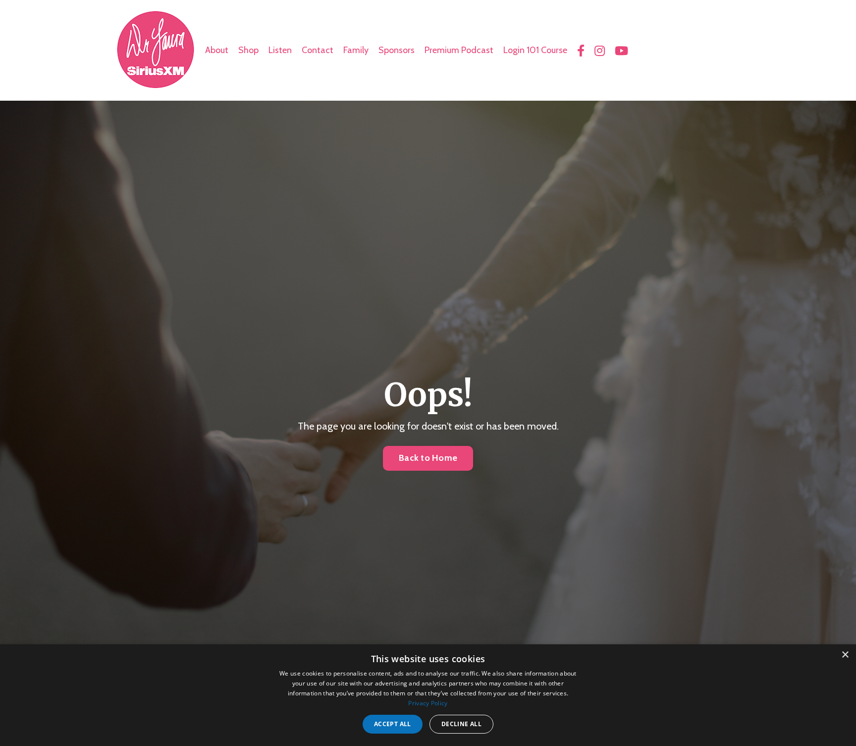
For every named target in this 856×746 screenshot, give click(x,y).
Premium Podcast (459, 50)
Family (356, 50)
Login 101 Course (535, 50)
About (216, 50)
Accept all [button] (392, 724)
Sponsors (396, 50)
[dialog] (428, 695)
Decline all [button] (461, 724)
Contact (317, 50)
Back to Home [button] (428, 457)
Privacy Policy (427, 703)
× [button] (845, 655)
